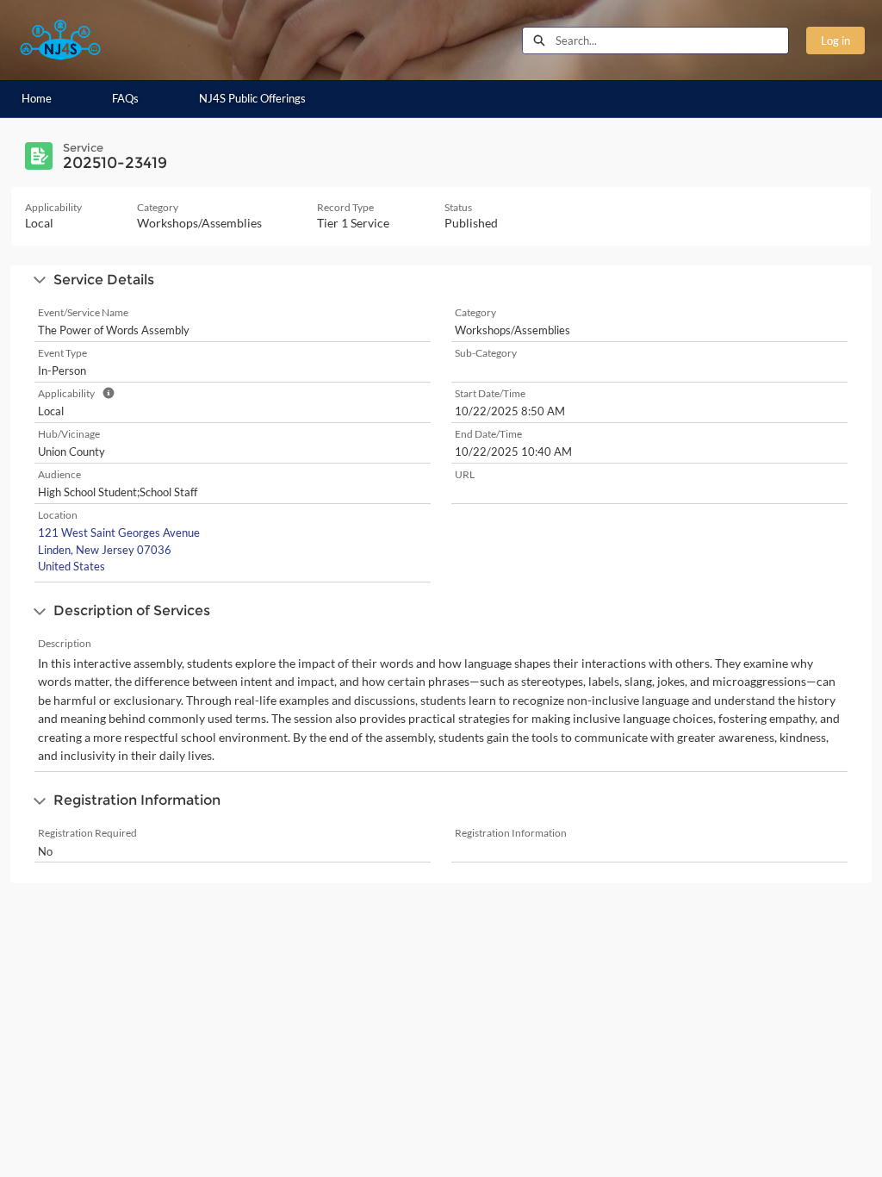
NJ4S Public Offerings (252, 98)
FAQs (125, 98)
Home (37, 98)
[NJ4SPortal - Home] (60, 40)
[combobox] (672, 40)
